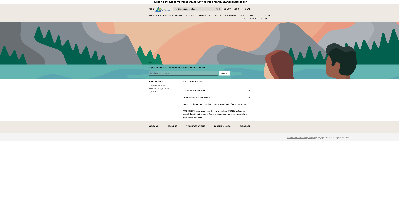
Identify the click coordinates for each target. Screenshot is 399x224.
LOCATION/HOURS (222, 126)
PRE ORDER (252, 17)
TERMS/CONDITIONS (195, 126)
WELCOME (153, 126)
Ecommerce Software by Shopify (301, 137)
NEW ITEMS (243, 17)
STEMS (189, 15)
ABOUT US (172, 126)
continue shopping (175, 67)
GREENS (200, 15)
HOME (152, 15)
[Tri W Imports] (163, 9)
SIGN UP (227, 9)
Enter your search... (199, 9)
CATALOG (160, 15)
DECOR (218, 15)
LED (209, 15)
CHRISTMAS (230, 15)
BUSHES (178, 15)
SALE (171, 15)
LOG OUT (262, 17)
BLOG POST (245, 126)
